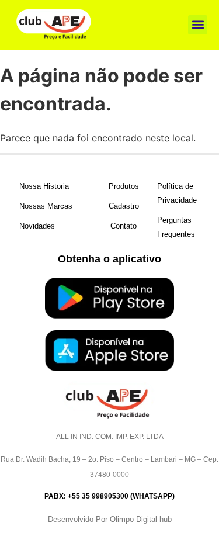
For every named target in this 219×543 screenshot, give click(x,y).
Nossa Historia (44, 186)
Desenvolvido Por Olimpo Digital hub (110, 519)
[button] (197, 24)
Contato (123, 226)
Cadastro (124, 206)
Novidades (37, 226)
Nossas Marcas (45, 206)
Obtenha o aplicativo (109, 259)
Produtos (124, 186)
